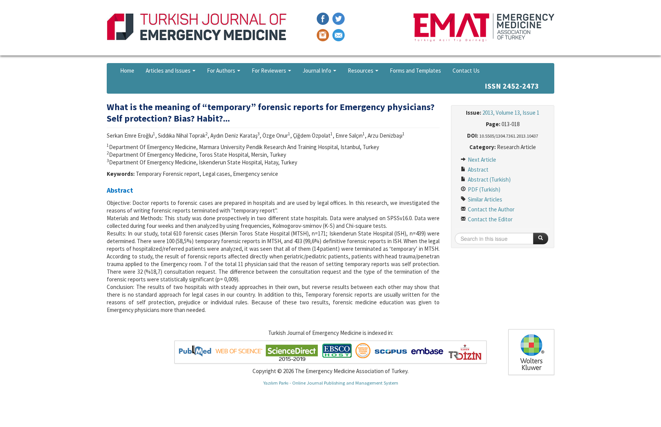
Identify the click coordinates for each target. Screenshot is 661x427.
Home (127, 70)
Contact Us (466, 70)
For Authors (221, 70)
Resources (361, 70)
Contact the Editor (490, 219)
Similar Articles (484, 199)
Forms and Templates (415, 70)
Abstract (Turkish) (489, 179)
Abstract (477, 169)
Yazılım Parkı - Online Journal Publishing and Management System (330, 383)
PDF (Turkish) (483, 189)
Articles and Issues (169, 70)
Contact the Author (490, 209)
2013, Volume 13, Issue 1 (510, 112)
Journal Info (317, 70)
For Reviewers (269, 70)
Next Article (481, 159)
